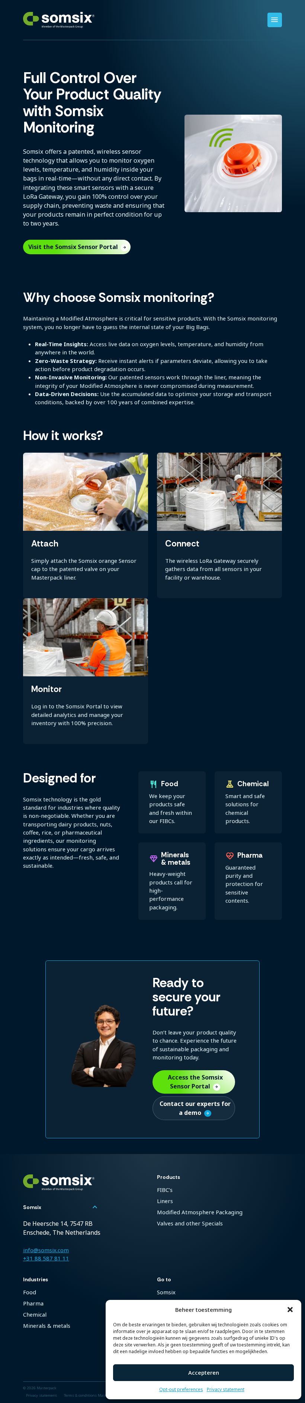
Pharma (33, 1303)
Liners (165, 1201)
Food (29, 1292)
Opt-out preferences (181, 1389)
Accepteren (203, 1372)
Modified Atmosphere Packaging (200, 1212)
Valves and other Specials (190, 1223)
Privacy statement (225, 1389)
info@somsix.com (46, 1250)
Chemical (34, 1314)
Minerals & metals (46, 1325)
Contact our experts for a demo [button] (195, 1108)
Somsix (166, 1292)
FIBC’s (165, 1189)
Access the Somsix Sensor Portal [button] (195, 1081)
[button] (290, 1309)
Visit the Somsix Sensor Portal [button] (77, 247)
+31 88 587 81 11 (46, 1258)
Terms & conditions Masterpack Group (97, 1395)
